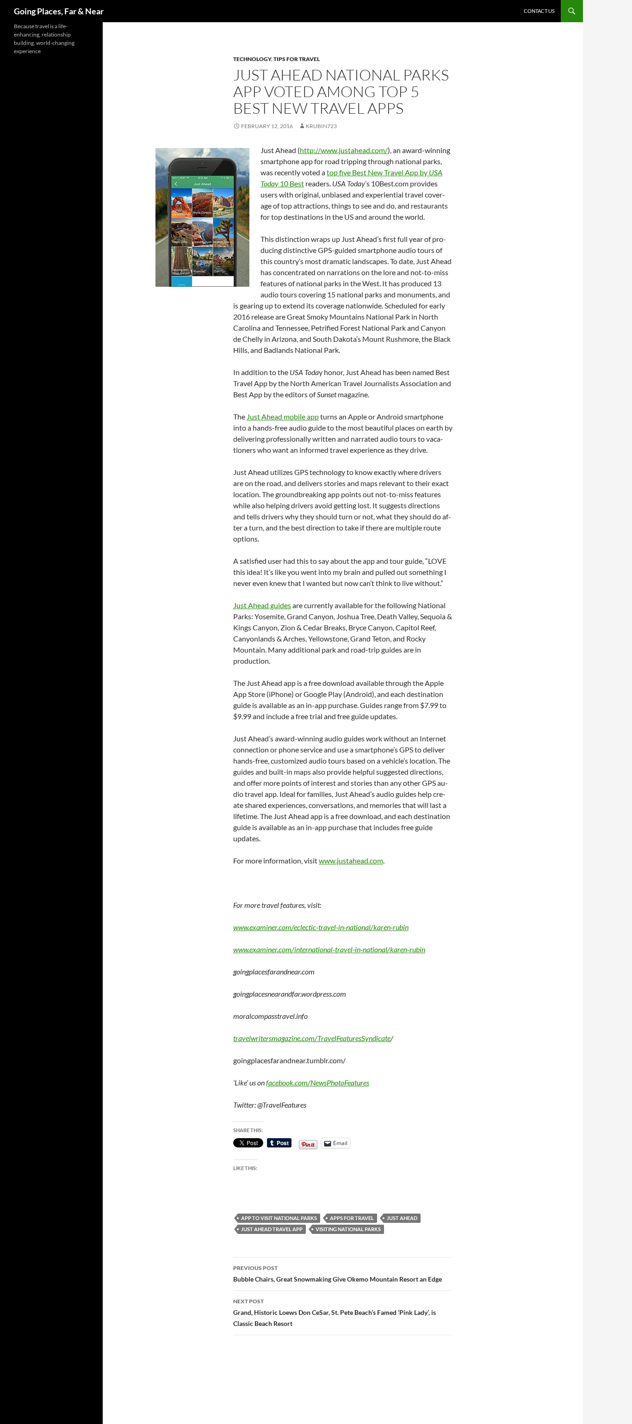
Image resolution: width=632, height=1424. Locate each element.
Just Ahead (402, 1218)
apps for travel (352, 1218)
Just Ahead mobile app (283, 416)
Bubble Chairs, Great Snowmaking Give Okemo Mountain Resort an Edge (337, 1273)
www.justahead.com (351, 860)
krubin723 (321, 126)
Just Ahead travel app (272, 1229)
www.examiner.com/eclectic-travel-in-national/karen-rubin (321, 927)
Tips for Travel (296, 58)
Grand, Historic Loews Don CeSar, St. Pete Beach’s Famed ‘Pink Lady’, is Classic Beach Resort (334, 1312)
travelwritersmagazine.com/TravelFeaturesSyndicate (311, 1038)
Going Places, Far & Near (59, 11)
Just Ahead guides (262, 605)
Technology (252, 58)
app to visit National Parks (279, 1218)
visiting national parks (348, 1229)
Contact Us (539, 11)
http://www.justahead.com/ (344, 150)
